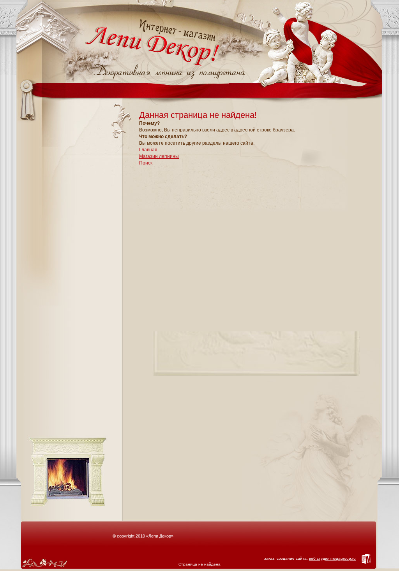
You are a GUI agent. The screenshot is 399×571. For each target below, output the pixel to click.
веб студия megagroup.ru (332, 558)
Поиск (145, 163)
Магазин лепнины (159, 156)
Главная (148, 149)
